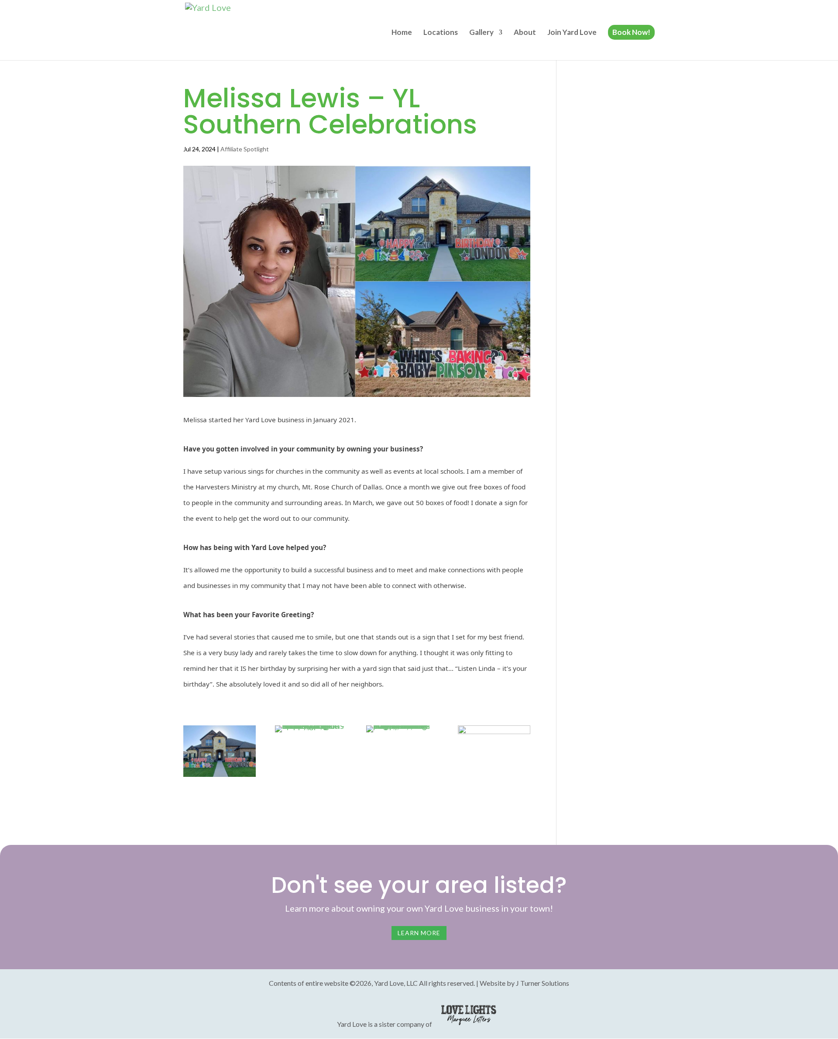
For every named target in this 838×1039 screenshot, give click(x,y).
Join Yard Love (572, 33)
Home (402, 33)
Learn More (419, 932)
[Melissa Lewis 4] (402, 732)
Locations (440, 33)
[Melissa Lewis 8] (219, 777)
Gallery (481, 33)
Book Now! (631, 32)
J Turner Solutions (542, 983)
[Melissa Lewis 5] (494, 777)
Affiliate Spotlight (244, 149)
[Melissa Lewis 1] (311, 732)
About (525, 33)
